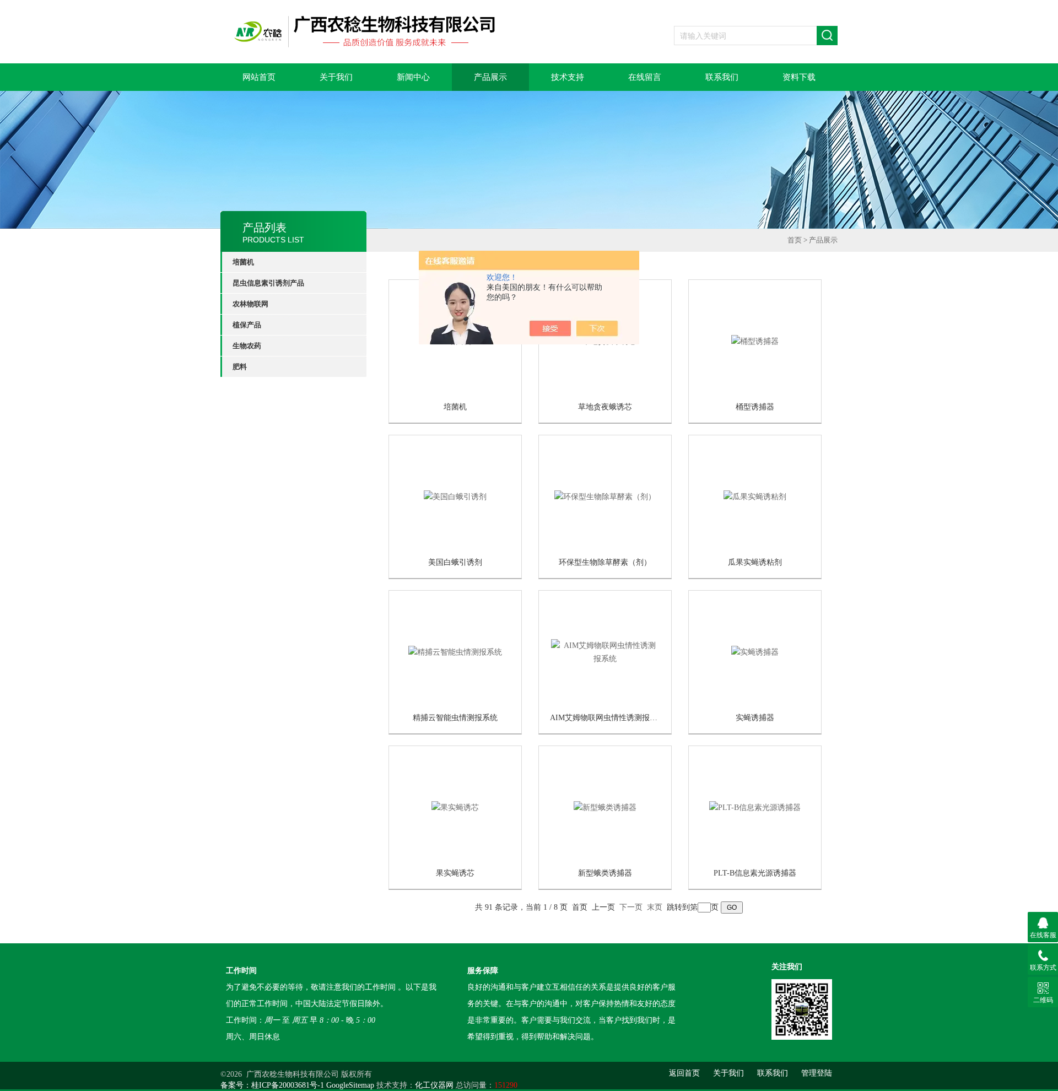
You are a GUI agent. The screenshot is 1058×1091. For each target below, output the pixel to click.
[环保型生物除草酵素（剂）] (605, 496)
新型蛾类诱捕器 (605, 873)
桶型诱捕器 (755, 407)
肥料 (240, 367)
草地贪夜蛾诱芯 (605, 407)
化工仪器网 (434, 1085)
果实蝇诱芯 (455, 873)
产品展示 (490, 77)
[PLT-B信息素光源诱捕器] (755, 807)
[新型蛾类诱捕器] (605, 807)
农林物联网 (250, 304)
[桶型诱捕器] (755, 341)
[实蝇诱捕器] (755, 651)
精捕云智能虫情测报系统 (455, 718)
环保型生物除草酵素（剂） (605, 562)
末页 (654, 907)
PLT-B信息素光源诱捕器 (755, 873)
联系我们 (721, 77)
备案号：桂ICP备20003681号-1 (272, 1085)
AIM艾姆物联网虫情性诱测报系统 (607, 718)
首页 (794, 240)
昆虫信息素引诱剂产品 (268, 283)
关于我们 (336, 77)
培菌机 (243, 262)
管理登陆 (816, 1073)
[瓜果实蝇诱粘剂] (755, 496)
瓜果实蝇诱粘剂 (755, 562)
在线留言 (644, 77)
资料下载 (799, 77)
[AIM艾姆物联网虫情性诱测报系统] (605, 651)
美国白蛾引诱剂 (455, 562)
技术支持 (567, 77)
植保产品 (247, 325)
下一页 (631, 907)
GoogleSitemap (350, 1085)
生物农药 (247, 346)
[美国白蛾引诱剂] (455, 496)
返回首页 (684, 1073)
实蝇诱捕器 (755, 718)
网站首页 (259, 77)
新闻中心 (413, 77)
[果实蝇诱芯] (455, 807)
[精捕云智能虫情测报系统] (455, 651)
